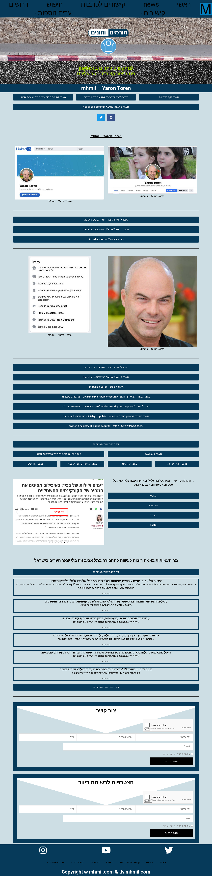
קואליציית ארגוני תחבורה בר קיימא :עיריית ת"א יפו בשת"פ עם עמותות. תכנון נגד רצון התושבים (106, 601)
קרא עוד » (106, 594)
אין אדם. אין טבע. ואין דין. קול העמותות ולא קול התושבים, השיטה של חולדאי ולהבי (106, 635)
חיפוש (55, 4)
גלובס (59, 493)
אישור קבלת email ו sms (176, 754)
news (151, 4)
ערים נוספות (55, 13)
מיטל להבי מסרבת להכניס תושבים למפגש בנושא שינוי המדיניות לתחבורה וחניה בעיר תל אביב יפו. (106, 652)
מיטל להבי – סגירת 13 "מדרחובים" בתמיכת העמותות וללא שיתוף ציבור (106, 669)
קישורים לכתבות (103, 4)
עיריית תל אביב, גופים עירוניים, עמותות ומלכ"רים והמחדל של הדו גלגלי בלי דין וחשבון (106, 581)
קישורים (154, 13)
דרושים (18, 4)
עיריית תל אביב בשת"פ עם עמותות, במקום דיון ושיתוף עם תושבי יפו (106, 618)
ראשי (184, 4)
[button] (169, 97)
